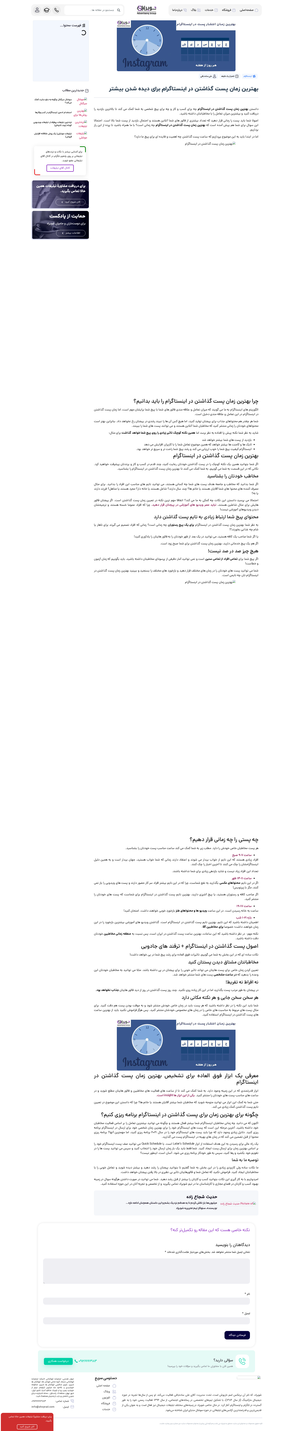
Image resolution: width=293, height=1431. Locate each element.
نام (247, 1294)
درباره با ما (177, 10)
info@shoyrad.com (43, 1407)
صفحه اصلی (247, 10)
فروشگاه (226, 10)
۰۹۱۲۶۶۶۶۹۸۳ (39, 1401)
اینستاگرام (248, 76)
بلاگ (193, 10)
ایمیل (246, 1313)
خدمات (209, 10)
